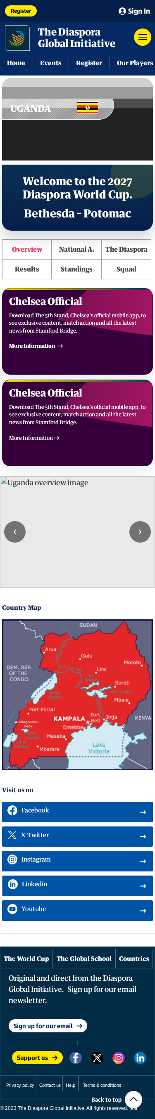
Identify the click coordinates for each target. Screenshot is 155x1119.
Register (21, 10)
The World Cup (26, 958)
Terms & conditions (102, 1085)
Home (16, 63)
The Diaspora (126, 249)
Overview (27, 249)
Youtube (33, 908)
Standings (77, 269)
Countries (134, 958)
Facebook (35, 810)
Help (70, 1085)
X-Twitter (35, 834)
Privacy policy (20, 1085)
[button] (142, 37)
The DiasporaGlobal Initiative (76, 38)
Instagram (36, 859)
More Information (32, 345)
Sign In (139, 11)
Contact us (50, 1085)
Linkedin (34, 884)
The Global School (84, 958)
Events (50, 63)
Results (27, 269)
